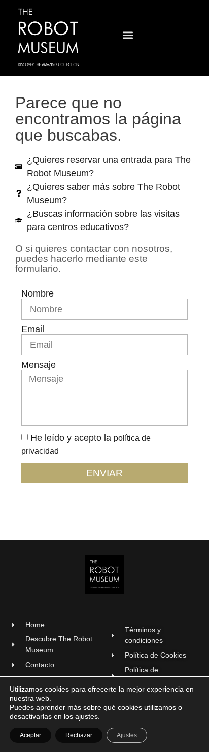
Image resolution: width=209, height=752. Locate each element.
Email (32, 329)
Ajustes (127, 735)
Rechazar (78, 735)
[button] (128, 35)
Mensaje (38, 365)
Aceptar (30, 735)
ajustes (86, 716)
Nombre (37, 294)
